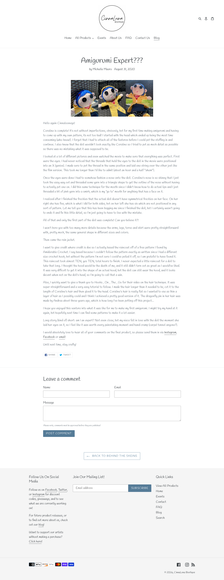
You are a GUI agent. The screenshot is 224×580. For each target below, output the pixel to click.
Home (159, 491)
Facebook (49, 337)
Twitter (62, 490)
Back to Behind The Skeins (114, 456)
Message (48, 403)
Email (117, 387)
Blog (159, 513)
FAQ (159, 507)
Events (160, 497)
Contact (161, 502)
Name (46, 387)
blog (41, 525)
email (62, 337)
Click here (35, 541)
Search (160, 518)
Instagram (170, 332)
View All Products (167, 486)
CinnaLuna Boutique (184, 572)
